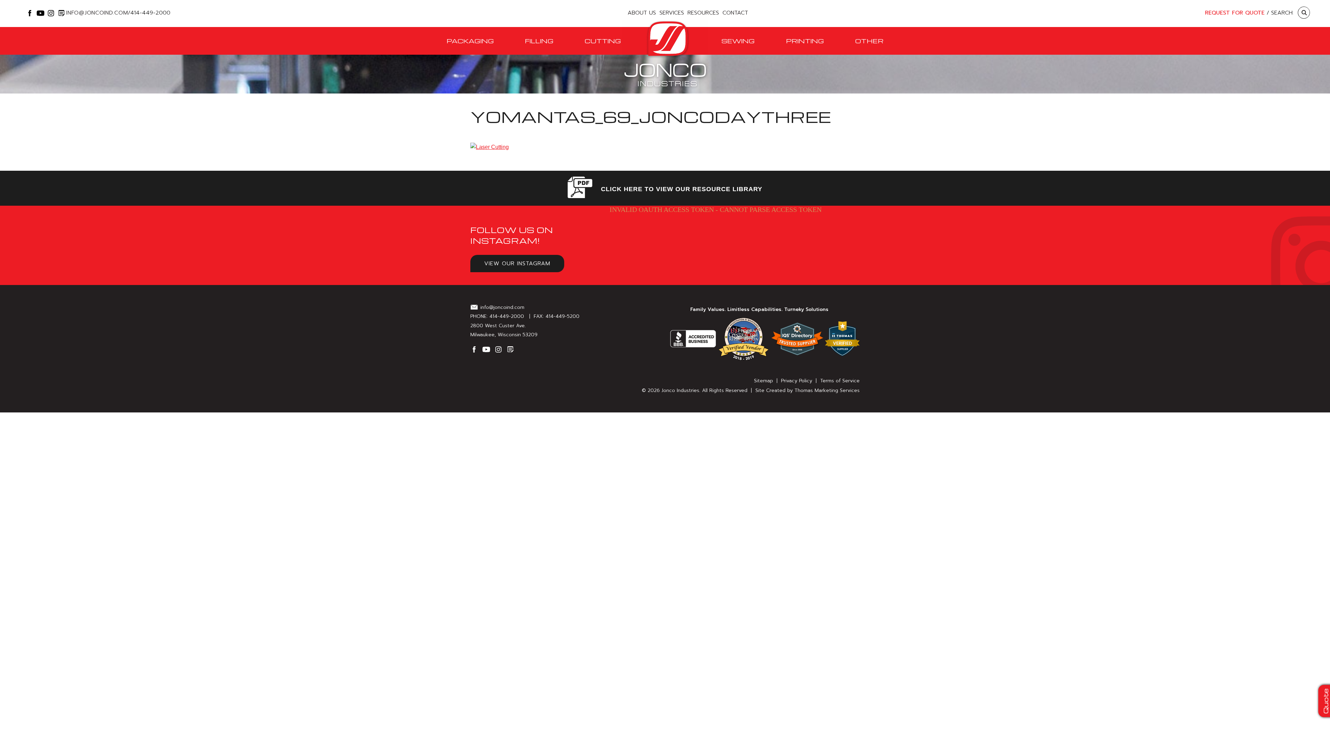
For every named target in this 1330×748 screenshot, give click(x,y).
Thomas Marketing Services (827, 390)
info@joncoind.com (97, 11)
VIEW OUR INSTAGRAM (517, 263)
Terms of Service (840, 380)
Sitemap (763, 380)
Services (671, 13)
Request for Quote (1235, 13)
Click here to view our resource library (681, 189)
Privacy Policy (796, 380)
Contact (735, 13)
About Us (642, 13)
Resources (703, 13)
